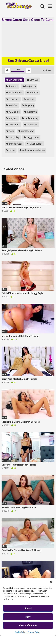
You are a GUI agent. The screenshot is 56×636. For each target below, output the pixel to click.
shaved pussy (15, 144)
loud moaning (31, 118)
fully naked (14, 112)
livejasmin (31, 112)
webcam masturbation (33, 150)
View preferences (28, 625)
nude (11, 131)
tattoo (11, 150)
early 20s (13, 105)
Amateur (13, 86)
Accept (28, 608)
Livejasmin (30, 86)
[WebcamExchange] (17, 6)
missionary (14, 124)
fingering (29, 105)
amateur (33, 92)
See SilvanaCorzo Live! (28, 60)
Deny (28, 616)
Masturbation (15, 92)
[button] (51, 582)
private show (27, 131)
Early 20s (33, 80)
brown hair (13, 99)
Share (48, 70)
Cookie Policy (20, 632)
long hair (12, 118)
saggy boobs (32, 137)
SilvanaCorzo (15, 80)
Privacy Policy (34, 632)
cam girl (30, 99)
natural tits (31, 124)
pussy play (13, 137)
